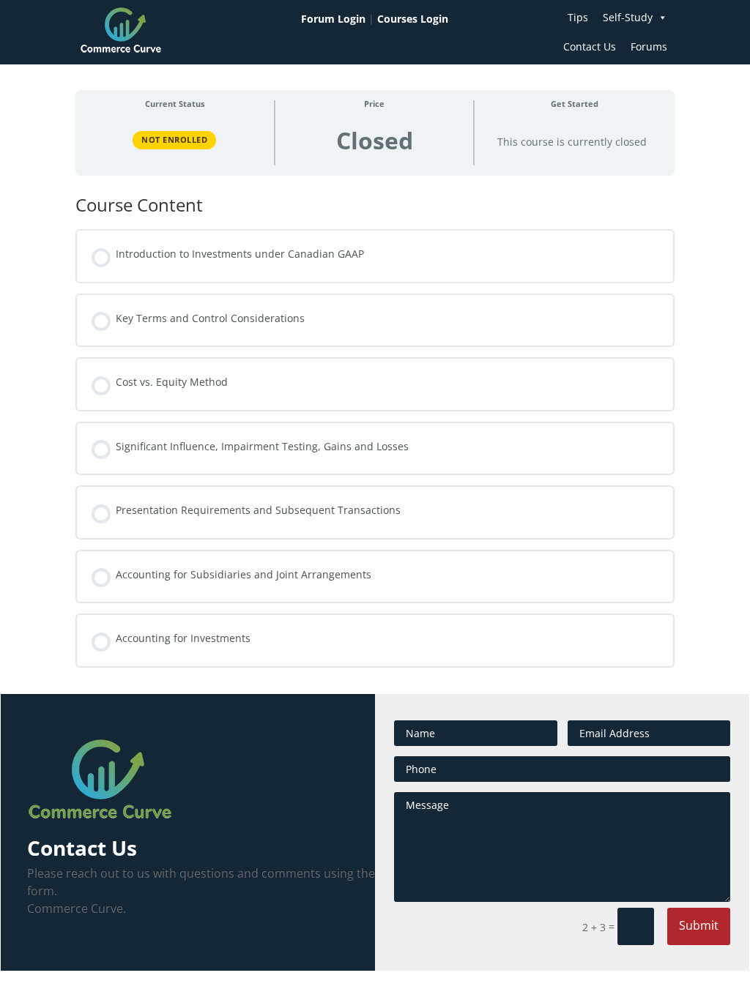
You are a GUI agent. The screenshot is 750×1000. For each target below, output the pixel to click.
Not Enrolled (174, 139)
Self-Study (628, 17)
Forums (649, 46)
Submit (699, 925)
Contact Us (589, 46)
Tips (578, 17)
